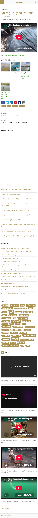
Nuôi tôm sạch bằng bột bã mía (10, 410)
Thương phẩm (29, 335)
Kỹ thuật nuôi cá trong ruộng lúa (10, 261)
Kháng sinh (26, 321)
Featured (23, 318)
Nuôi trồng (30, 327)
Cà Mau (4, 312)
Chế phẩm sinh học (21, 308)
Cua (30, 308)
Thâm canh (16, 335)
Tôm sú (15, 106)
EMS (14, 318)
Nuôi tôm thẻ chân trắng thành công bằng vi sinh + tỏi (16, 248)
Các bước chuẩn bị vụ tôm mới (10, 283)
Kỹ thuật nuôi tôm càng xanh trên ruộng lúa (13, 279)
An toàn (5, 305)
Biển (22, 305)
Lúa (11, 324)
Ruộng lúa (14, 332)
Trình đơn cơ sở (2, 2)
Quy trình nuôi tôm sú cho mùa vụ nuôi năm (5, 95)
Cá (11, 311)
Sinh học (23, 332)
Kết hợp (4, 324)
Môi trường (18, 327)
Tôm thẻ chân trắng (10, 345)
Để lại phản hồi (26, 19)
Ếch (28, 345)
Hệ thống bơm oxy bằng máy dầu (10, 194)
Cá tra (4, 315)
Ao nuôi (14, 305)
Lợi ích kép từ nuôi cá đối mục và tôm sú (13, 293)
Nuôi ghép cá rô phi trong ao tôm (10, 270)
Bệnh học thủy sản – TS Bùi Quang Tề (12, 273)
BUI (18, 19)
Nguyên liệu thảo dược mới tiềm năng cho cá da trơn (16, 231)
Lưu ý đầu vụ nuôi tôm (15, 73)
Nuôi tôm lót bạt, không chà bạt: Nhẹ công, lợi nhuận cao (17, 199)
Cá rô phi (28, 312)
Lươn (24, 324)
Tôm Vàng (19, 2)
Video (4, 19)
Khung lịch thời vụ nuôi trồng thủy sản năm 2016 (25, 75)
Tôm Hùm (5, 343)
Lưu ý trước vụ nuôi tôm (5, 73)
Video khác (5, 508)
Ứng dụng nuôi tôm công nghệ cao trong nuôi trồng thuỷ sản (18, 236)
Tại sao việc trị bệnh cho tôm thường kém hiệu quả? (16, 251)
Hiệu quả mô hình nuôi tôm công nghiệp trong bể (15, 215)
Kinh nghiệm (4, 9)
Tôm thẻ (21, 343)
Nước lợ (5, 330)
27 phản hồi (4, 472)
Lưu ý (4, 106)
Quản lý (5, 332)
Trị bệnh (5, 339)
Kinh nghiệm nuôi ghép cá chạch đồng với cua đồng (16, 289)
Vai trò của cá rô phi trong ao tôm (10, 255)
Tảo (22, 345)
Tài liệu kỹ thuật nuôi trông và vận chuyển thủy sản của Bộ (18, 276)
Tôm (9, 106)
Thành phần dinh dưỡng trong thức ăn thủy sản (15, 210)
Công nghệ (24, 315)
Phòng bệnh (16, 330)
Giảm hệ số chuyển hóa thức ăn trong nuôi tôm (14, 286)
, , (15, 55)
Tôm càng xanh (27, 339)
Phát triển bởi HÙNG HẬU (7, 515)
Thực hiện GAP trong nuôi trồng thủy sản (14, 121)
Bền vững (31, 305)
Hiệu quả (16, 321)
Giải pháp (5, 321)
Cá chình (18, 312)
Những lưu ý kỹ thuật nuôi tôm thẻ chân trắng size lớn (16, 189)
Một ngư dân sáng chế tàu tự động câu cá (14, 471)
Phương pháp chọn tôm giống (9, 258)
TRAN (21, 382)
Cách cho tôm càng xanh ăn (10, 115)
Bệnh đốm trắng (7, 308)
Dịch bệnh (6, 318)
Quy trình (27, 330)
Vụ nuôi (22, 106)
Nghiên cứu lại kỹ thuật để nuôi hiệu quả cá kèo (15, 220)
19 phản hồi (20, 503)
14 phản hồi (27, 382)
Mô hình (6, 327)
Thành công (6, 335)
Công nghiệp (13, 315)
